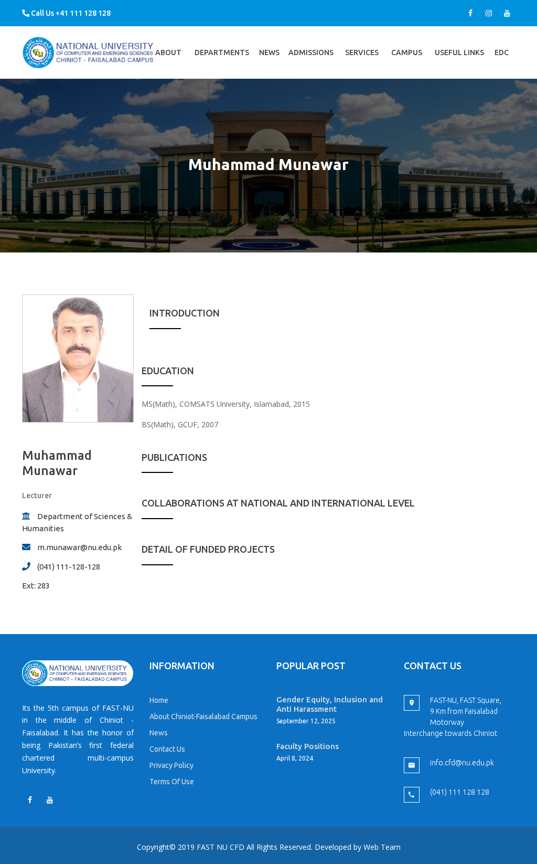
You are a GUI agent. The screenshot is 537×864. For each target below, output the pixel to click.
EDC (502, 63)
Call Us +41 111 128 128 (70, 13)
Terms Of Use (171, 781)
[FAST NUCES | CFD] (88, 52)
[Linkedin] (50, 800)
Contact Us (167, 749)
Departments (222, 63)
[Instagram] (489, 13)
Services (362, 63)
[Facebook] (470, 13)
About (168, 63)
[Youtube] (507, 13)
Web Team (382, 847)
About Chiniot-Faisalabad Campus (203, 716)
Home (158, 700)
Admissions (311, 63)
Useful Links (459, 63)
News (269, 52)
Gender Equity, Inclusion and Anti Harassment (329, 704)
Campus (406, 63)
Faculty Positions (307, 746)
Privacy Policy (171, 765)
